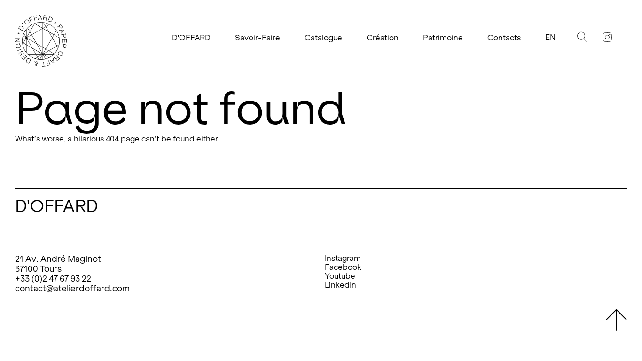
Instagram (343, 258)
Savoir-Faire (257, 37)
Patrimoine (443, 37)
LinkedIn (340, 285)
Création (383, 37)
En (550, 37)
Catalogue (323, 37)
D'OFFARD (191, 37)
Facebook (343, 267)
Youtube (340, 276)
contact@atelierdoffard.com (72, 288)
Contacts (504, 37)
